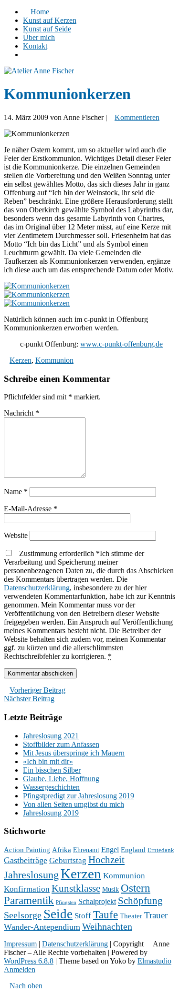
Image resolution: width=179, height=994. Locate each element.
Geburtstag (67, 860)
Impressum (20, 944)
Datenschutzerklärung (37, 588)
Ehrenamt (86, 850)
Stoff (82, 915)
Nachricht (21, 413)
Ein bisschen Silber (52, 770)
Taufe (105, 915)
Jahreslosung (31, 875)
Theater (131, 916)
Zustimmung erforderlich (89, 604)
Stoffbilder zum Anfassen (61, 744)
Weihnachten (107, 927)
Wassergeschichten (51, 787)
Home (39, 12)
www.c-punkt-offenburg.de (121, 344)
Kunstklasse (76, 888)
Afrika (61, 850)
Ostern (135, 888)
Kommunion (54, 360)
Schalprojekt (97, 901)
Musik (110, 889)
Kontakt (35, 46)
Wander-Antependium (42, 927)
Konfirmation (27, 889)
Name (16, 491)
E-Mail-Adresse (30, 509)
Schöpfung (140, 900)
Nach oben (26, 986)
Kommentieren (137, 117)
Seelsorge (23, 915)
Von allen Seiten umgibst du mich (73, 804)
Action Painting (27, 850)
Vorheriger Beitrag (37, 690)
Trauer (156, 915)
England (133, 850)
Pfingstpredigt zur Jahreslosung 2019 (78, 796)
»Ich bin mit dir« (48, 761)
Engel (110, 849)
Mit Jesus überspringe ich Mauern (74, 753)
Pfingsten (66, 902)
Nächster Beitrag (29, 699)
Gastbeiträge (25, 860)
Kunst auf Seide (47, 29)
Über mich (39, 37)
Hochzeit (106, 859)
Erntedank (160, 850)
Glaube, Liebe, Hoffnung (61, 779)
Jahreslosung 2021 (51, 736)
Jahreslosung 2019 (51, 813)
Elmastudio (154, 961)
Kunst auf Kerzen (49, 20)
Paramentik (29, 900)
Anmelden (19, 969)
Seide (58, 914)
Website (16, 535)
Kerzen (21, 360)
